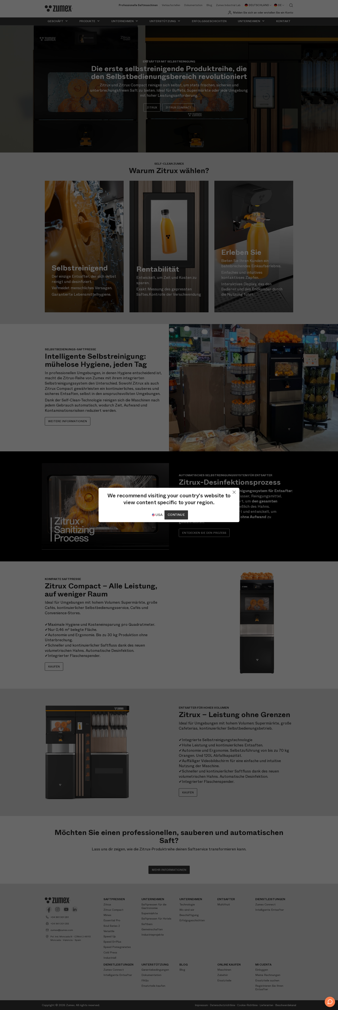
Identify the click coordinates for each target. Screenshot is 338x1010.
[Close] (234, 491)
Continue (176, 515)
